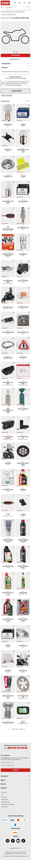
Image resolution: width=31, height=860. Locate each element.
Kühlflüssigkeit (23, 489)
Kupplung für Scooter (8, 176)
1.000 (8, 514)
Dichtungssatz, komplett (8, 489)
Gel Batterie (23, 124)
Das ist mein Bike (15, 55)
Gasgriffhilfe (23, 514)
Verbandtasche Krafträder (23, 307)
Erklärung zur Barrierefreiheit (8, 804)
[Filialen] (15, 3)
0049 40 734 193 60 (17, 748)
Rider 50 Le (23, 722)
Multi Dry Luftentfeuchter (23, 408)
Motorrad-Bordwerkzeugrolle (8, 332)
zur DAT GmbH (23, 78)
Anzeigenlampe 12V (23, 254)
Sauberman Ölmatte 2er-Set (23, 332)
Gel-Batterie (8, 645)
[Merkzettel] (24, 3)
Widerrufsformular (5, 802)
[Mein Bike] (20, 3)
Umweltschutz (4, 806)
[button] (28, 7)
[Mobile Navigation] (2, 7)
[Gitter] (26, 101)
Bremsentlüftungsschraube (23, 227)
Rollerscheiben (8, 463)
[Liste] (28, 101)
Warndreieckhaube (23, 357)
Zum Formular (18, 85)
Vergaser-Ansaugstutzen (23, 280)
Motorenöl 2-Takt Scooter (8, 566)
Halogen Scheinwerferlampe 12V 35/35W (8, 410)
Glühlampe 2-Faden (8, 124)
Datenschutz (4, 797)
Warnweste (23, 176)
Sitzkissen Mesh (8, 149)
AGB (2, 794)
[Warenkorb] (29, 3)
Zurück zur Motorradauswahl (9, 14)
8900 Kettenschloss (8, 357)
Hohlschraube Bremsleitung (8, 722)
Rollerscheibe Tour (23, 670)
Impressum (3, 792)
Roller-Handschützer (23, 645)
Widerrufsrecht (4, 799)
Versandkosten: (8, 853)
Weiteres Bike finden (14, 59)
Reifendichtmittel (23, 592)
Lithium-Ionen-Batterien (23, 201)
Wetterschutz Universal (8, 307)
